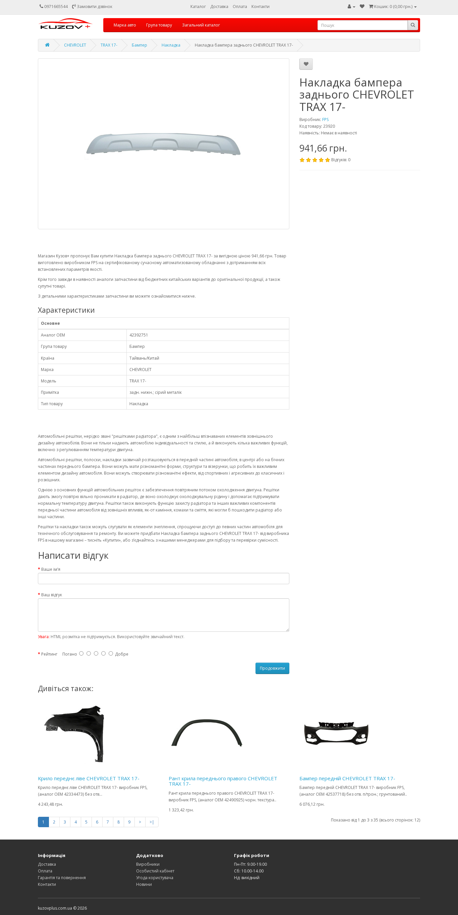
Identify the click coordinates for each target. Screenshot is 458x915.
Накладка (171, 45)
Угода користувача (154, 877)
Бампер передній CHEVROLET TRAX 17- (347, 778)
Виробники (148, 864)
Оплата (240, 6)
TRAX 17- (109, 45)
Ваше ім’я (50, 569)
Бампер (139, 45)
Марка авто (125, 25)
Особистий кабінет (155, 871)
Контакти (260, 6)
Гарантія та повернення (62, 877)
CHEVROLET (75, 45)
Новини (144, 884)
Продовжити (272, 668)
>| (152, 822)
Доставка (219, 6)
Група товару (159, 25)
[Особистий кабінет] (351, 6)
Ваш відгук (51, 595)
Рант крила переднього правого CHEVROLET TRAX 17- (223, 781)
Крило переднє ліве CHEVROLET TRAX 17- (88, 778)
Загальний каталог (201, 25)
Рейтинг (49, 654)
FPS (325, 119)
